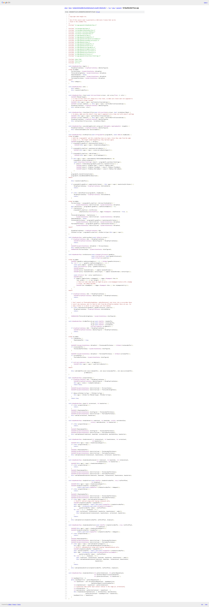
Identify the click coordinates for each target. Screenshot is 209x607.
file (98, 12)
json (206, 604)
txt (202, 604)
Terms (19, 604)
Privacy (14, 604)
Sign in (205, 2)
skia (65, 8)
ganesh (118, 8)
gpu (113, 8)
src (110, 8)
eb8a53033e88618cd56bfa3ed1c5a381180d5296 (89, 8)
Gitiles (9, 604)
